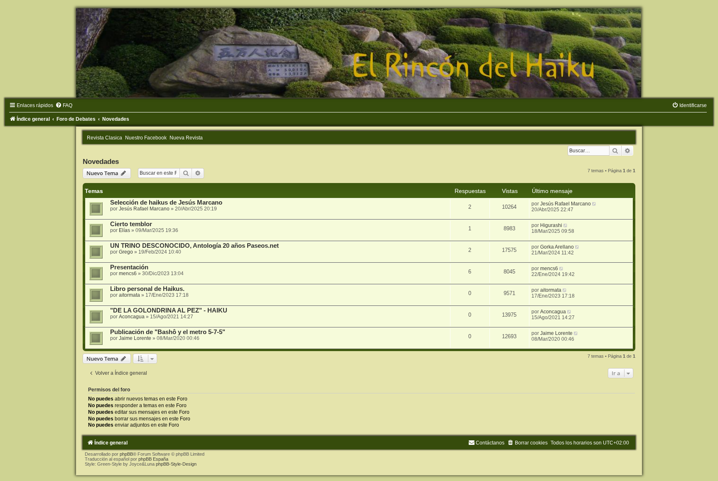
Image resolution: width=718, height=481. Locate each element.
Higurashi (551, 225)
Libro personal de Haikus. (147, 289)
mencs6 (128, 273)
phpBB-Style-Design (176, 463)
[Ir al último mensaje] (595, 204)
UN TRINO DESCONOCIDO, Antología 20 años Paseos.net (194, 245)
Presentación (129, 267)
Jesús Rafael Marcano (144, 209)
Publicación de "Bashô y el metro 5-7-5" (167, 332)
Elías (124, 230)
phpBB (126, 454)
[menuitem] (63, 105)
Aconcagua (132, 317)
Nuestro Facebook (146, 138)
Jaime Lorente (135, 338)
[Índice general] (359, 53)
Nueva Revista (186, 138)
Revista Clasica (104, 138)
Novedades (101, 161)
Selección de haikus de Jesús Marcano (166, 202)
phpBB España (153, 459)
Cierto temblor (131, 224)
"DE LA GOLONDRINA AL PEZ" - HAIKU (168, 310)
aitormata (129, 295)
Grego (126, 252)
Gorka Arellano (557, 247)
